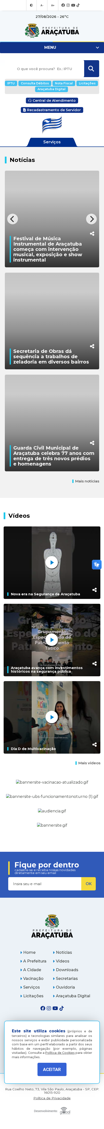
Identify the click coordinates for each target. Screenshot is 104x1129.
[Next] (91, 219)
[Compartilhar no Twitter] (92, 329)
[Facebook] (63, 5)
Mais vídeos (89, 763)
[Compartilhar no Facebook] (92, 209)
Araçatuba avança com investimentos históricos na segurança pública (47, 669)
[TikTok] (78, 5)
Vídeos (62, 961)
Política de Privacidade (52, 1098)
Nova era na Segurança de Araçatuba (45, 594)
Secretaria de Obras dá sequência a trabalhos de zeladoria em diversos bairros (51, 356)
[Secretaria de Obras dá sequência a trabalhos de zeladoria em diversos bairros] (52, 325)
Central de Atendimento (54, 100)
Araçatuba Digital (51, 89)
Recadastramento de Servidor (54, 110)
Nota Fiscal (64, 83)
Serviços (31, 987)
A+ (52, 5)
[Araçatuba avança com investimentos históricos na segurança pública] (52, 640)
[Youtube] (73, 5)
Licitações (87, 83)
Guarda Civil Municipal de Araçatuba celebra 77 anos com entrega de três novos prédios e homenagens (53, 456)
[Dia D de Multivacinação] (52, 717)
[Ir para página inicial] (52, 31)
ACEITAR (52, 1069)
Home (29, 952)
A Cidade (32, 970)
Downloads (67, 970)
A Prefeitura (34, 961)
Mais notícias (87, 481)
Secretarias (67, 978)
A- (42, 5)
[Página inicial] (52, 926)
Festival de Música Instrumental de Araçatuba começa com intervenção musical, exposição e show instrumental (47, 249)
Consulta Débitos (35, 83)
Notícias (64, 952)
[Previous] (12, 219)
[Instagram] (68, 5)
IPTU (11, 83)
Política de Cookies (60, 1053)
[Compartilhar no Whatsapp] (92, 224)
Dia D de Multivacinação (33, 749)
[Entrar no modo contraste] (31, 5)
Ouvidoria (65, 987)
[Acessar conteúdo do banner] (52, 811)
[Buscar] (91, 68)
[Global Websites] (52, 1109)
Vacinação (33, 978)
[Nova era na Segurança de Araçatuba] (52, 562)
